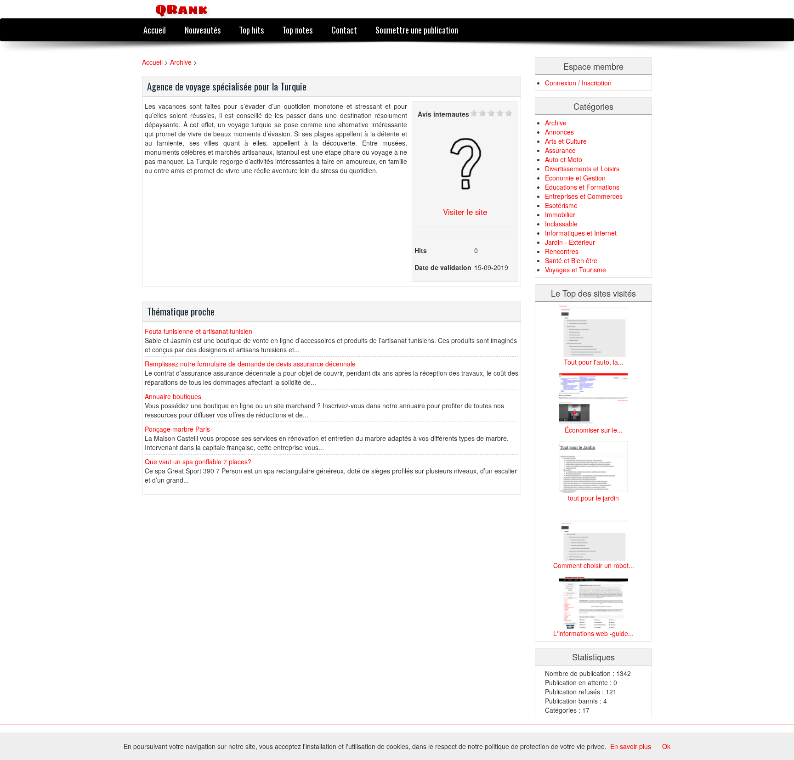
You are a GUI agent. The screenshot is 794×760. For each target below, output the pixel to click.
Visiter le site (465, 211)
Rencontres (561, 251)
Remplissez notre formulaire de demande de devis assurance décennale (250, 363)
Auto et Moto (563, 159)
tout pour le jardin (593, 497)
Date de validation (442, 267)
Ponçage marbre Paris (177, 428)
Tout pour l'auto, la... (594, 361)
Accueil (154, 29)
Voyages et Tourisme (575, 269)
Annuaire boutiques (173, 396)
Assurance (560, 150)
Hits (420, 250)
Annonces (559, 131)
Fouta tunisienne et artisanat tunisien (198, 331)
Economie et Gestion (575, 177)
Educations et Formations (582, 186)
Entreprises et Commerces (584, 196)
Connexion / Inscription (578, 82)
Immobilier (560, 214)
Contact (344, 29)
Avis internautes (443, 113)
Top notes (297, 29)
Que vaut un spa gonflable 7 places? (198, 461)
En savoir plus (630, 746)
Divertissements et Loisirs (582, 168)
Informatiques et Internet (581, 232)
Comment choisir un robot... (593, 565)
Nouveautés (203, 29)
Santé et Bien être (571, 260)
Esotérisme (561, 205)
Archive (181, 62)
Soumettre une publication (416, 29)
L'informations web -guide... (593, 633)
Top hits (251, 29)
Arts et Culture (566, 141)
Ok (666, 746)
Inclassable (561, 223)
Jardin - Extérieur (570, 242)
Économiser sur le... (594, 429)
